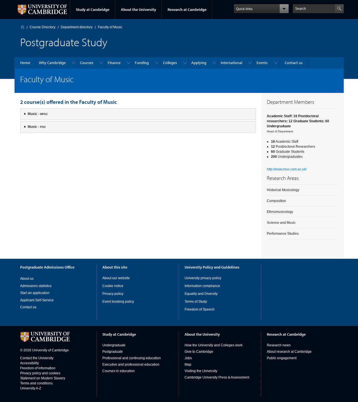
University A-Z (30, 388)
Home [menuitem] (25, 62)
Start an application (35, 293)
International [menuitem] (231, 62)
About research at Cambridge (289, 352)
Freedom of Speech (200, 309)
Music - (38, 114)
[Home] (22, 27)
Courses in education (118, 371)
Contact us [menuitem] (294, 62)
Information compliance (202, 286)
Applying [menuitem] (198, 62)
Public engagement (281, 358)
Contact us (28, 307)
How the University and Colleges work (213, 345)
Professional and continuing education (131, 358)
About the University (138, 9)
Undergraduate (114, 345)
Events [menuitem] (262, 62)
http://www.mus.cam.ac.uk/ (287, 169)
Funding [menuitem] (142, 62)
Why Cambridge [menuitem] (52, 62)
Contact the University (36, 358)
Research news (279, 345)
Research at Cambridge (187, 9)
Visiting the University (201, 371)
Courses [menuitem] (86, 62)
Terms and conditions (36, 383)
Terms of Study (196, 302)
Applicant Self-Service (37, 300)
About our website (116, 278)
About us (27, 279)
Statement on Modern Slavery (42, 378)
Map (188, 364)
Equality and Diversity (201, 294)
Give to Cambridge (199, 352)
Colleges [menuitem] (170, 62)
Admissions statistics (35, 286)
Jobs (188, 358)
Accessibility (29, 363)
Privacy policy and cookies (40, 373)
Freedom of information (37, 368)
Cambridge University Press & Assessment (217, 377)
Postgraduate (112, 352)
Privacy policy (112, 294)
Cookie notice (112, 286)
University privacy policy (203, 278)
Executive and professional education (130, 364)
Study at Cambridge (92, 9)
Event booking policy (118, 302)
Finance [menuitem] (114, 62)
